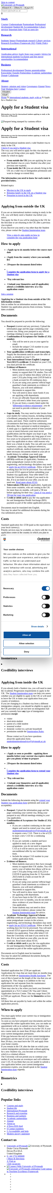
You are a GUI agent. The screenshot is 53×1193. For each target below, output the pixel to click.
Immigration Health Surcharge (32, 975)
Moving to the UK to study (19, 190)
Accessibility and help (18, 1131)
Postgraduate (28, 24)
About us (11, 1123)
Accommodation (31, 27)
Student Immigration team (33, 230)
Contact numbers (15, 1128)
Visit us (11, 1161)
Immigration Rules (35, 731)
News (47, 86)
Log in (28, 8)
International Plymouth (17, 1111)
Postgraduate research (26, 40)
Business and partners (16, 1116)
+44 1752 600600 (15, 1156)
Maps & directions (15, 1158)
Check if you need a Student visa (16, 148)
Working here (12, 89)
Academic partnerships (41, 73)
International (8, 48)
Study (4, 18)
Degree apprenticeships (35, 70)
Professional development (12, 70)
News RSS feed (15, 1126)
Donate (4, 75)
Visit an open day (31, 29)
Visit (3, 89)
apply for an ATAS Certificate (22, 467)
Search (6, 8)
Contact (22, 89)
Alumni (41, 86)
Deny (26, 651)
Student (6, 92)
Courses (4, 24)
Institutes (5, 40)
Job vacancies (13, 1164)
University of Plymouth (17, 1146)
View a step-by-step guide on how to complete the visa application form (23, 236)
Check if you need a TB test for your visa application (29, 493)
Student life (18, 27)
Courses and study (15, 1105)
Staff (4, 95)
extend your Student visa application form (25, 801)
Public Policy (42, 43)
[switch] (46, 597)
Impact (13, 40)
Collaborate (13, 75)
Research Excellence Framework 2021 (18, 43)
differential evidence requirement (27, 405)
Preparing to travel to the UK (20, 195)
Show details (37, 626)
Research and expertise (17, 1113)
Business (6, 64)
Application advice (9, 54)
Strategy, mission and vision (13, 86)
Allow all (26, 635)
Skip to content (8, 2)
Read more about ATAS (26, 482)
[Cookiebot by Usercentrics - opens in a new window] (38, 539)
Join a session (7, 294)
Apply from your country (29, 54)
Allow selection (26, 643)
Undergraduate (15, 24)
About (4, 80)
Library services (43, 40)
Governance (32, 86)
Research (6, 35)
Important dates (15, 29)
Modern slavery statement (18, 1134)
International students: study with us (25, 97)
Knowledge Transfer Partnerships (16, 73)
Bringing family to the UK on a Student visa (26, 193)
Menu (18, 8)
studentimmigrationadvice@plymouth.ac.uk (26, 741)
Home (4, 97)
